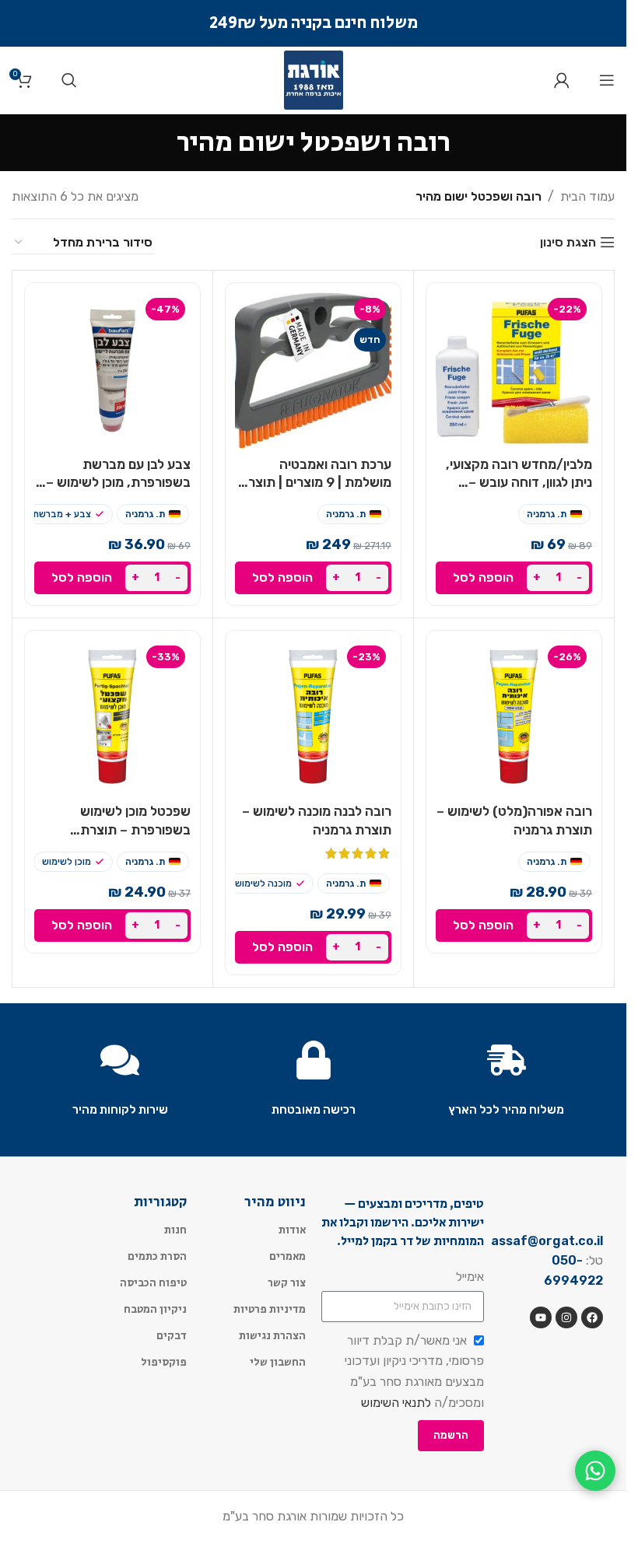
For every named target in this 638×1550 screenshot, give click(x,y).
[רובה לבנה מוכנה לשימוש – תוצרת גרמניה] (313, 718)
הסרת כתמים (157, 1257)
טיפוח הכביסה (153, 1283)
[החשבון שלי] (561, 80)
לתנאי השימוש (396, 1402)
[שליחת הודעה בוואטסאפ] (595, 1470)
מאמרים (287, 1257)
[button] (514, 578)
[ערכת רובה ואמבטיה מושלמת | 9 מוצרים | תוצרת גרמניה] (313, 370)
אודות (292, 1230)
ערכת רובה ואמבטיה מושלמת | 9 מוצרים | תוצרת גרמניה (315, 483)
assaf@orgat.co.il (547, 1240)
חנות (175, 1230)
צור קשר (287, 1283)
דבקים (171, 1336)
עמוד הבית (587, 196)
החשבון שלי (278, 1362)
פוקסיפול (164, 1362)
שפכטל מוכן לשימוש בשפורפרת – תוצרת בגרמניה (135, 829)
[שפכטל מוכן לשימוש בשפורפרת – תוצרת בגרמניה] (112, 718)
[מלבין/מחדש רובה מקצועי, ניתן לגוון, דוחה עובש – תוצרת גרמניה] (514, 370)
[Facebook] (592, 1317)
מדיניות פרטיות (269, 1309)
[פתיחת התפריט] (606, 80)
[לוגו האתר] (313, 79)
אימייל (470, 1276)
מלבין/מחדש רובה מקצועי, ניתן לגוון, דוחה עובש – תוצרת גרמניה (519, 483)
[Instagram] (566, 1317)
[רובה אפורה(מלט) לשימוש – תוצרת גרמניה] (514, 718)
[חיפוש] (69, 80)
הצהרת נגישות (272, 1336)
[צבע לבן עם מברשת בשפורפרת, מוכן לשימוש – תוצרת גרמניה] (112, 370)
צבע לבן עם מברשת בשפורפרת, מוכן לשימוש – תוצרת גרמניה (118, 483)
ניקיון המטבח (155, 1309)
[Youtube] (541, 1317)
